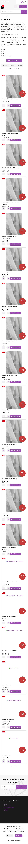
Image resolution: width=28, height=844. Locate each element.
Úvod (2, 16)
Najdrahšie (19, 65)
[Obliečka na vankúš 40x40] (14, 707)
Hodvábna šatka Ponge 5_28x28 (9, 236)
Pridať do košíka (15, 105)
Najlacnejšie (12, 65)
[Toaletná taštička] (14, 742)
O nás (5, 804)
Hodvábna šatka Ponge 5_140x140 (10, 202)
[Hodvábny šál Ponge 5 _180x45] (14, 535)
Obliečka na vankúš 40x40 (8, 719)
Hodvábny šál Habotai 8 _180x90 (9, 409)
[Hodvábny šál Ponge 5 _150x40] (14, 466)
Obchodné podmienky (9, 807)
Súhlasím (18, 836)
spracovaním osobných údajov (13, 789)
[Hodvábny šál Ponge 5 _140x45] (14, 431)
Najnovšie (4, 65)
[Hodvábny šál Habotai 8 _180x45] (14, 362)
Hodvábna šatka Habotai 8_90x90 (10, 133)
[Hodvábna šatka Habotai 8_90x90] (14, 120)
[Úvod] (6, 7)
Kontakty (6, 810)
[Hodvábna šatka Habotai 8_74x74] (14, 86)
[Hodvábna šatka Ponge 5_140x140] (14, 189)
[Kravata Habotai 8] (14, 672)
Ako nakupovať (7, 806)
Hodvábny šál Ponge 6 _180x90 (9, 650)
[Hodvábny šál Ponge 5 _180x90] (14, 569)
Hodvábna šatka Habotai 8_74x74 (10, 98)
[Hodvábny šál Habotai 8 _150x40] (14, 328)
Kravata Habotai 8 (6, 685)
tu (19, 840)
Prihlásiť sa (20, 786)
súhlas (21, 828)
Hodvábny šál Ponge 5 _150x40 (9, 478)
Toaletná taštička (6, 755)
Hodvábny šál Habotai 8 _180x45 (9, 375)
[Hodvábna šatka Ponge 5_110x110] (14, 155)
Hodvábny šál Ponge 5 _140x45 (9, 444)
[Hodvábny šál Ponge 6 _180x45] (14, 603)
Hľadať (24, 12)
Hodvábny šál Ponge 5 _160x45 (9, 513)
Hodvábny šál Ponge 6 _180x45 (9, 616)
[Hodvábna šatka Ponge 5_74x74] (14, 259)
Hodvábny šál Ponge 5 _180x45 (9, 547)
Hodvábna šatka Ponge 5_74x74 (9, 272)
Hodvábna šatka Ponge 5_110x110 (10, 167)
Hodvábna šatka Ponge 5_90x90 (9, 306)
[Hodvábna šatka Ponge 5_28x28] (14, 224)
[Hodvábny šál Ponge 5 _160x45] (14, 500)
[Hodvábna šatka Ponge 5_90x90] (14, 294)
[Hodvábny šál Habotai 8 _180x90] (14, 397)
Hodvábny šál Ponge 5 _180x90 (9, 581)
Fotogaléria (6, 809)
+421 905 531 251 (5, 2)
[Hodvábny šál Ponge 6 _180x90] (14, 638)
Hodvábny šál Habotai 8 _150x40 (9, 341)
